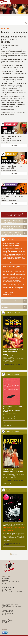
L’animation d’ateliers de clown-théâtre (12, 197)
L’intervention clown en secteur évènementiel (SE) (12, 167)
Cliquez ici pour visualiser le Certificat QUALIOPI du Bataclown (12, 233)
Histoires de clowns (8, 469)
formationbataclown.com (8, 587)
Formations (14, 18)
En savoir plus (6, 262)
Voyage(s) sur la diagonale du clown (13, 349)
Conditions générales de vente (11, 301)
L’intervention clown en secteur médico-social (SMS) (12, 137)
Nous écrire (15, 554)
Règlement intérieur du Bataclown (9, 306)
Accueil (9, 18)
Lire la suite (14, 145)
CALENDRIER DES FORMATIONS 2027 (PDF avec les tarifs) (11, 221)
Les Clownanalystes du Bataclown (12, 406)
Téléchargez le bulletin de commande (12, 544)
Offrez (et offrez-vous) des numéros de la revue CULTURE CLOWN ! (14, 524)
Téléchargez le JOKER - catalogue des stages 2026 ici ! (12, 227)
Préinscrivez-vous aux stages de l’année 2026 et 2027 (14, 214)
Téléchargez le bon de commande (14, 364)
